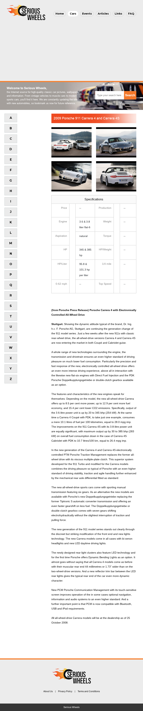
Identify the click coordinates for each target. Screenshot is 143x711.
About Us (48, 691)
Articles (103, 13)
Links (118, 13)
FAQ (131, 13)
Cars (73, 13)
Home (59, 13)
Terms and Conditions (89, 691)
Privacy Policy (65, 691)
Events (87, 13)
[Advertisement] (71, 50)
